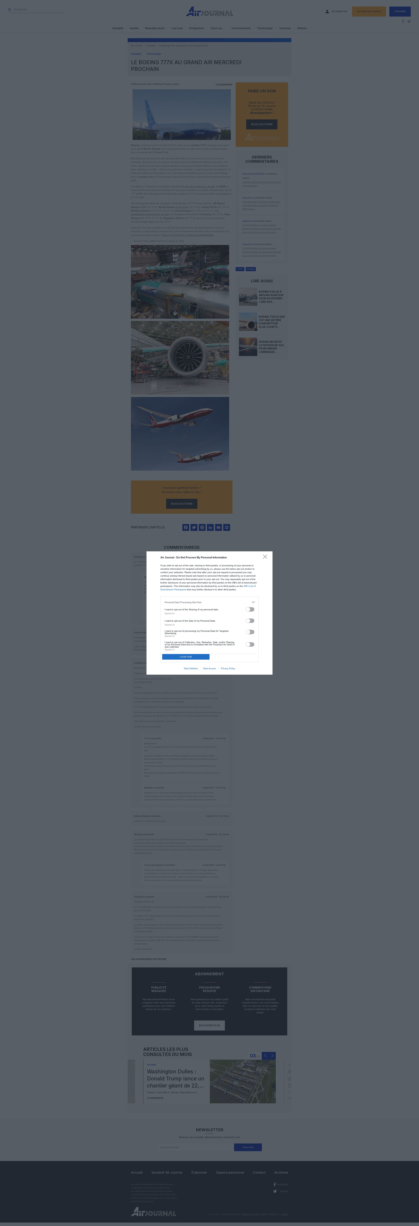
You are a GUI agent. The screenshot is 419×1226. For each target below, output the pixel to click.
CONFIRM (186, 657)
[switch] (250, 609)
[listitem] (209, 602)
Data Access (209, 668)
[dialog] (209, 613)
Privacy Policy (228, 668)
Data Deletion (191, 668)
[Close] (266, 558)
